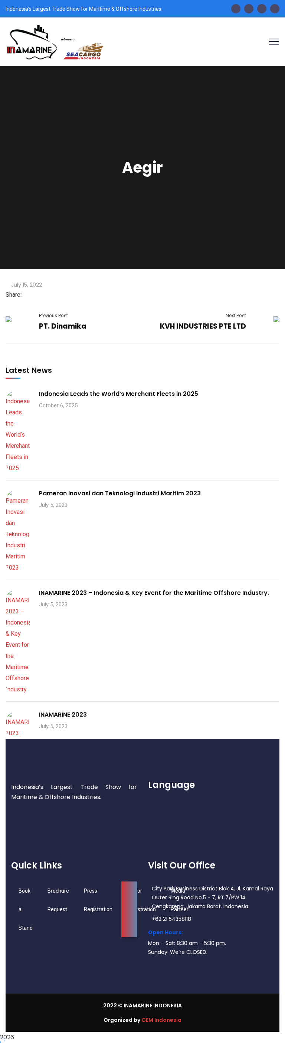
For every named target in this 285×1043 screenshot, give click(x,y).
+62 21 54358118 (171, 919)
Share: (14, 294)
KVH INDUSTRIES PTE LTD (203, 326)
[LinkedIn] (37, 294)
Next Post (236, 315)
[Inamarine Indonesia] (55, 41)
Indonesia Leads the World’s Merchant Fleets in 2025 (118, 394)
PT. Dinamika (62, 326)
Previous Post (53, 315)
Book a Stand (26, 909)
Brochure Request (58, 900)
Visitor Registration (141, 900)
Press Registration (98, 900)
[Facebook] (25, 294)
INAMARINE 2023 (63, 714)
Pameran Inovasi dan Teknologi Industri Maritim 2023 (120, 493)
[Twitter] (31, 294)
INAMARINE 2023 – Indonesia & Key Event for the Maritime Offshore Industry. (154, 593)
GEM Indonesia (161, 1020)
